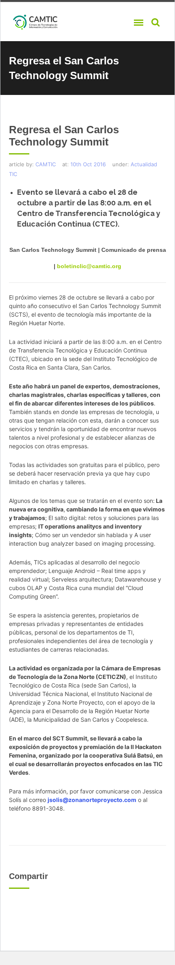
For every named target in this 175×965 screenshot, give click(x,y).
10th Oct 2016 (88, 164)
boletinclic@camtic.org (89, 266)
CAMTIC (45, 164)
